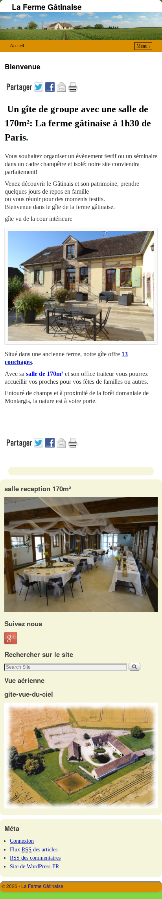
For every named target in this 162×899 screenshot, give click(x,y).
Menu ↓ (143, 46)
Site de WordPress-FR (34, 866)
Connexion (22, 841)
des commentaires (35, 858)
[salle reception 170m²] (81, 610)
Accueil (17, 45)
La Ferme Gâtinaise (47, 6)
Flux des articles (33, 849)
